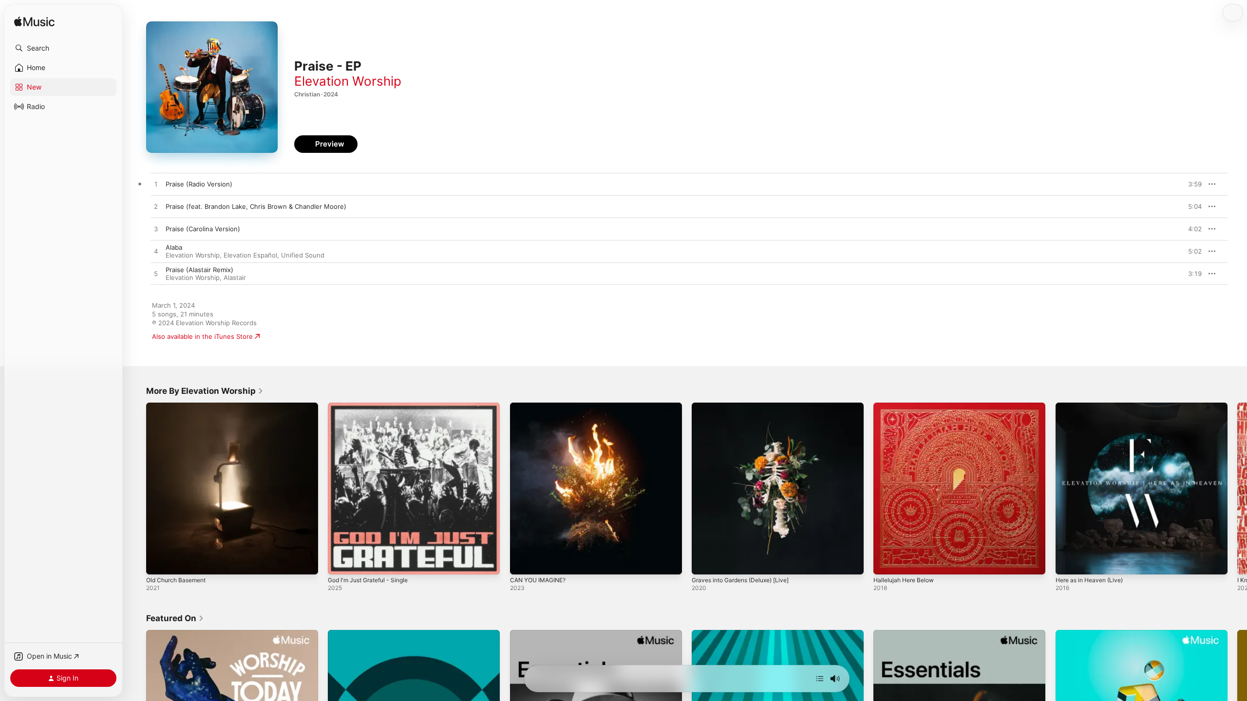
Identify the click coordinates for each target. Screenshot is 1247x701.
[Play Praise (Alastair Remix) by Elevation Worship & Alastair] (156, 274)
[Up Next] (820, 678)
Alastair (235, 277)
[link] (205, 391)
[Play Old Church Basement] (158, 562)
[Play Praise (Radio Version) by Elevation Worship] (156, 184)
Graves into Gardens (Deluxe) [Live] (746, 406)
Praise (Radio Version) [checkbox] (199, 184)
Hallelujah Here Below (906, 406)
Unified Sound (302, 255)
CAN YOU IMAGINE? (541, 406)
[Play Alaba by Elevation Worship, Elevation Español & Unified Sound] (156, 251)
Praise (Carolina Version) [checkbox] (203, 229)
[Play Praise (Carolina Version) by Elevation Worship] (156, 229)
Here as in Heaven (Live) (1093, 406)
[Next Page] (1237, 488)
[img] (34, 22)
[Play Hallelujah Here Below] (885, 562)
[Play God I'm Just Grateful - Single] (340, 562)
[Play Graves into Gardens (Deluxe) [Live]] (704, 562)
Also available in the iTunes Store (202, 336)
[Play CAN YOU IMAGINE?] (522, 562)
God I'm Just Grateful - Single (373, 406)
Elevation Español (250, 255)
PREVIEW (1191, 184)
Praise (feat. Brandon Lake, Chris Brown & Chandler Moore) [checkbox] (256, 206)
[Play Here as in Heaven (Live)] (1067, 562)
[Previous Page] (136, 488)
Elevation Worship (347, 81)
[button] (63, 48)
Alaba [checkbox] (174, 247)
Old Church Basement (179, 406)
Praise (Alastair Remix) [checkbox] (199, 270)
